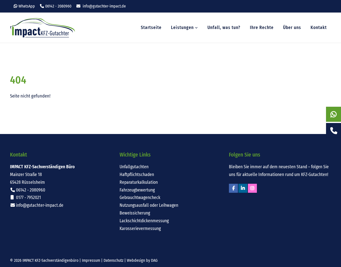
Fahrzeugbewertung (137, 190)
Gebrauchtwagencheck (140, 197)
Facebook (233, 188)
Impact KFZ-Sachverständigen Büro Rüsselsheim (42, 28)
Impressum (91, 260)
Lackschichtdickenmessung (144, 221)
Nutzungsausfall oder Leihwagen (149, 205)
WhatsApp (26, 6)
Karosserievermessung (140, 228)
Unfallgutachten (134, 167)
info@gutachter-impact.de (104, 6)
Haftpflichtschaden (137, 174)
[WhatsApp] (333, 114)
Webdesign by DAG (142, 260)
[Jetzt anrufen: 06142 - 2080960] (333, 130)
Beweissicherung (135, 213)
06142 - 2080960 (58, 6)
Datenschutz (113, 260)
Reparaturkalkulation (139, 182)
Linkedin (242, 188)
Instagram (252, 188)
